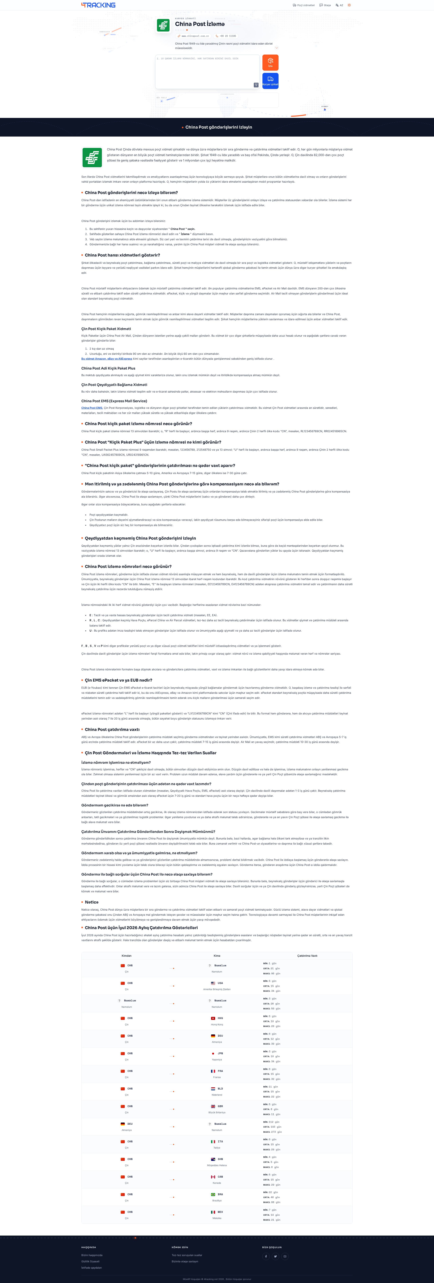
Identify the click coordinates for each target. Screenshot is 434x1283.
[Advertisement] (217, 100)
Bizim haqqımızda (91, 1255)
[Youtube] (285, 1256)
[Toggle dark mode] (349, 5)
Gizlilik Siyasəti (90, 1261)
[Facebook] (266, 1256)
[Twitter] (275, 1256)
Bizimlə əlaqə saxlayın (185, 1261)
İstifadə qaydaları (91, 1267)
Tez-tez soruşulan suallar (187, 1255)
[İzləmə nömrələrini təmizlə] (256, 85)
